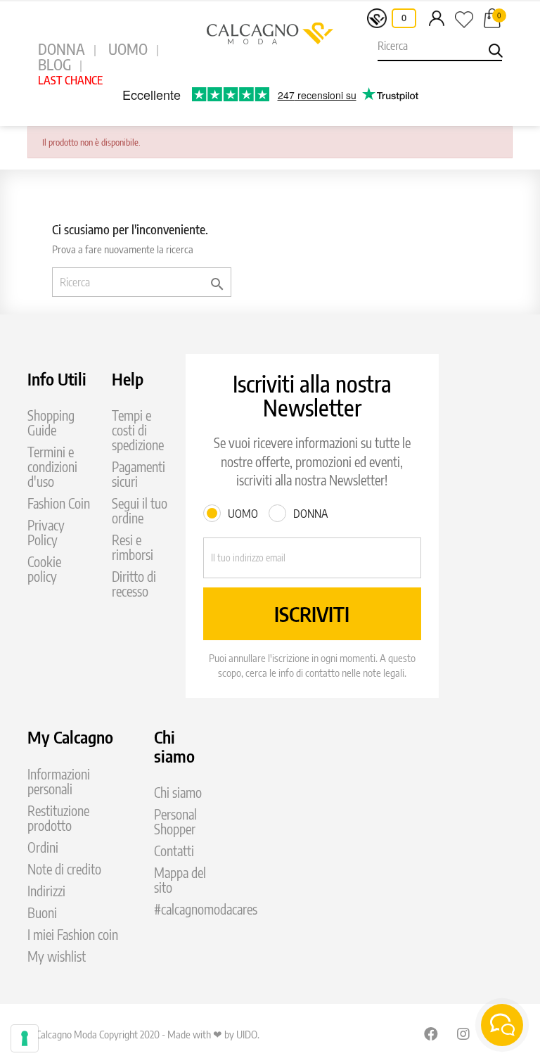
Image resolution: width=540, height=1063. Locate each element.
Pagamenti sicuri (138, 474)
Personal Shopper (175, 821)
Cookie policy (44, 569)
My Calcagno (70, 736)
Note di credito (64, 869)
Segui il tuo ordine (139, 510)
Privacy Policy (46, 532)
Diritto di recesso (134, 583)
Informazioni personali (58, 781)
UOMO (128, 48)
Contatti (174, 851)
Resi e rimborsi (132, 547)
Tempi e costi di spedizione (138, 430)
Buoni (42, 913)
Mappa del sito (180, 880)
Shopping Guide (51, 422)
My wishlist (56, 956)
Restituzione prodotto (58, 818)
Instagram (464, 1033)
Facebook (431, 1033)
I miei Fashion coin (72, 935)
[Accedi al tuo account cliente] (436, 17)
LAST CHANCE (70, 80)
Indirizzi (46, 891)
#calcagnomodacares (205, 909)
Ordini (42, 847)
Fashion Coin (58, 503)
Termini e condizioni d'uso (52, 467)
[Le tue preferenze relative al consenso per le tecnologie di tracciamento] (24, 1038)
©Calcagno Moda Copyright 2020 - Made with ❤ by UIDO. (143, 1034)
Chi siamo (178, 792)
